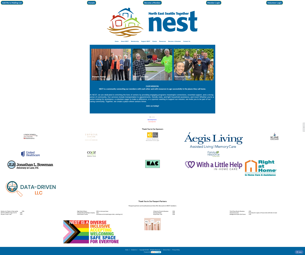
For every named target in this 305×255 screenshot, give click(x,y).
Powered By (147, 252)
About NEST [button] (125, 41)
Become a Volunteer (174, 41)
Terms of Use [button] (166, 249)
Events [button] (154, 41)
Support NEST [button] (145, 41)
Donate (91, 3)
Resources (162, 41)
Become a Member (152, 3)
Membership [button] (135, 41)
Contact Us (186, 41)
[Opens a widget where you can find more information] (299, 252)
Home (117, 41)
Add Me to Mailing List (12, 3)
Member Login (213, 3)
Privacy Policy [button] (176, 249)
